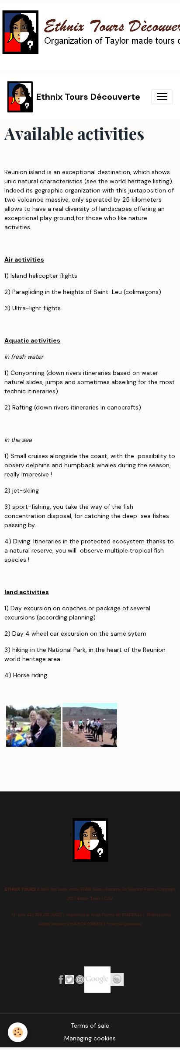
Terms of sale (90, 1025)
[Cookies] (18, 1032)
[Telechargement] (69, 979)
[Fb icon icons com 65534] (60, 979)
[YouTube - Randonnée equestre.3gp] (89, 724)
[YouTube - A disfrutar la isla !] (33, 724)
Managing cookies (90, 1038)
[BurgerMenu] (162, 96)
